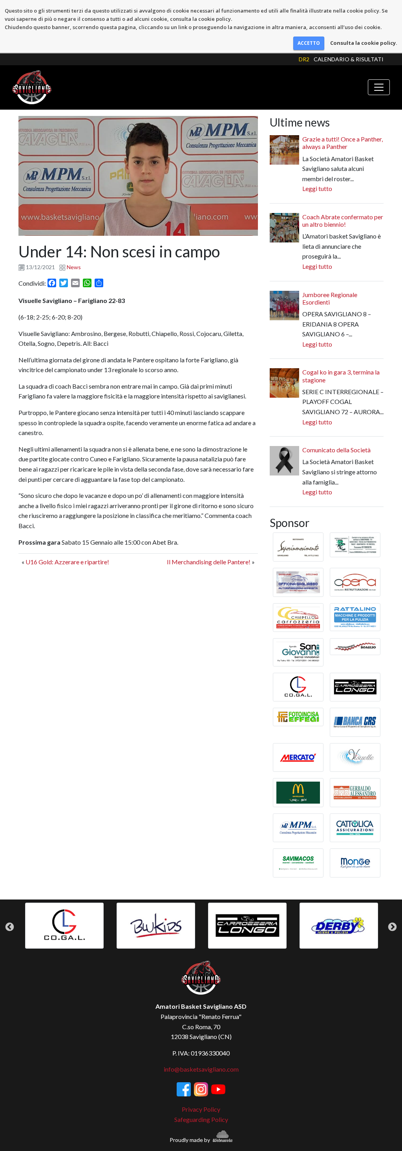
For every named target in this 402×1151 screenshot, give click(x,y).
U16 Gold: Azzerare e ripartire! (67, 561)
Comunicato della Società (336, 449)
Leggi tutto (317, 188)
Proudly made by (190, 1139)
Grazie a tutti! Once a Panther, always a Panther (342, 142)
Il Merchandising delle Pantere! (208, 561)
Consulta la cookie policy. (363, 42)
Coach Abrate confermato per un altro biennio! (342, 220)
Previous (10, 927)
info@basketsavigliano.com (201, 1069)
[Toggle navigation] (379, 87)
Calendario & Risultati (349, 59)
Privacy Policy (201, 1109)
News (74, 267)
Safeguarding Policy (201, 1119)
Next (392, 927)
